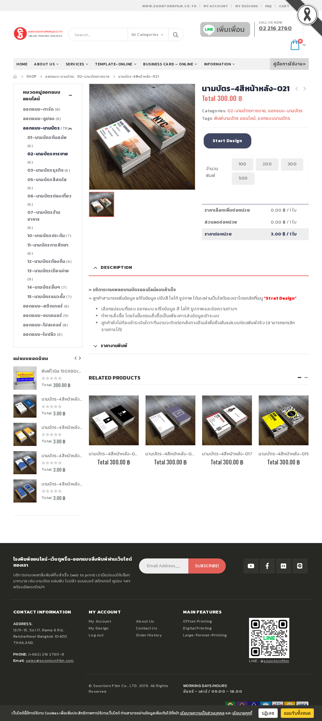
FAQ (268, 5)
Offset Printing (197, 621)
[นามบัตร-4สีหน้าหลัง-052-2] (25, 406)
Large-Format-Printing (205, 635)
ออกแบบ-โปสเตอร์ (42, 325)
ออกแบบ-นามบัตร (285, 111)
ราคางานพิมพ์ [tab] (114, 345)
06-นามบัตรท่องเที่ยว (49, 196)
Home (21, 64)
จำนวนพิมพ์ (212, 172)
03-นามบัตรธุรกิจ (45, 170)
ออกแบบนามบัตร (274, 118)
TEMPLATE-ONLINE (113, 64)
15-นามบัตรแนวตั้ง (46, 296)
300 (292, 164)
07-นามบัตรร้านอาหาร (43, 216)
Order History (149, 635)
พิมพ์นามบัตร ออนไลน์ (235, 118)
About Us (145, 621)
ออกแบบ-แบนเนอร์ (42, 315)
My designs (246, 5)
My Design (99, 628)
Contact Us (146, 628)
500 (243, 178)
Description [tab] (116, 267)
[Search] (176, 34)
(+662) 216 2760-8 (46, 654)
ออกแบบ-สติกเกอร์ (43, 306)
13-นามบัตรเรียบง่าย (48, 271)
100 (243, 164)
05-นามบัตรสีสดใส (47, 179)
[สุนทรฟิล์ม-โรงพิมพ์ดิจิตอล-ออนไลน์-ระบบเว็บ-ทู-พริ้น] (251, 566)
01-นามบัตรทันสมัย (47, 137)
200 (267, 164)
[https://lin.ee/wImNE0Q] (300, 566)
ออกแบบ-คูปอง (38, 118)
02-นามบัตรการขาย (246, 111)
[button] (299, 377)
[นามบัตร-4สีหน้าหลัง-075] (25, 491)
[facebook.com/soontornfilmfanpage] (267, 566)
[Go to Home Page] (15, 76)
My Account (215, 5)
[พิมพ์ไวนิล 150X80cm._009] (25, 378)
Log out (96, 635)
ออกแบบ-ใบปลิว (39, 334)
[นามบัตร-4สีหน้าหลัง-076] (25, 462)
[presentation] (76, 358)
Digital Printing (197, 628)
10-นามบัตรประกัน (46, 235)
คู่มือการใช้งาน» (289, 64)
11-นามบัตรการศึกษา (48, 245)
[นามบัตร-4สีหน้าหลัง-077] (25, 434)
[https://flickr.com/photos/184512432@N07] (284, 566)
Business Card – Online (168, 64)
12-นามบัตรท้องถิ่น (46, 261)
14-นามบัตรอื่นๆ (43, 287)
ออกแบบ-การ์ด (38, 109)
